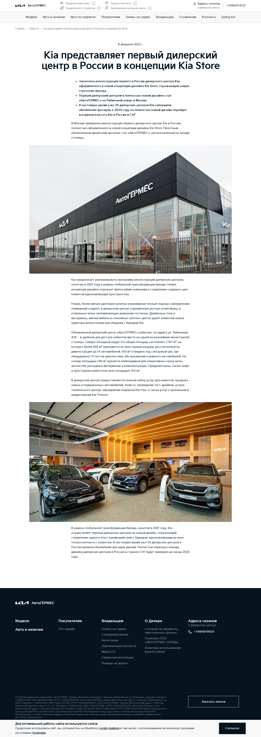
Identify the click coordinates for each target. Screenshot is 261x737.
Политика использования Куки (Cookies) (163, 650)
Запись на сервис (138, 17)
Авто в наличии (54, 17)
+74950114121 (236, 5)
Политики (39, 733)
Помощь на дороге (115, 663)
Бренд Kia (228, 17)
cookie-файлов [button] (109, 728)
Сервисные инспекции (117, 657)
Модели (31, 17)
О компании (187, 17)
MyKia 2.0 (108, 652)
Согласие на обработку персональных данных (161, 631)
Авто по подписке (83, 17)
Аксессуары (110, 640)
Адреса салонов (202, 621)
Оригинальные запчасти (119, 646)
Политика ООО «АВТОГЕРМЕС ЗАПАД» (161, 640)
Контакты (209, 17)
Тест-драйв (66, 629)
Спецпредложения (115, 634)
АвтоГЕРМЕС (37, 5)
